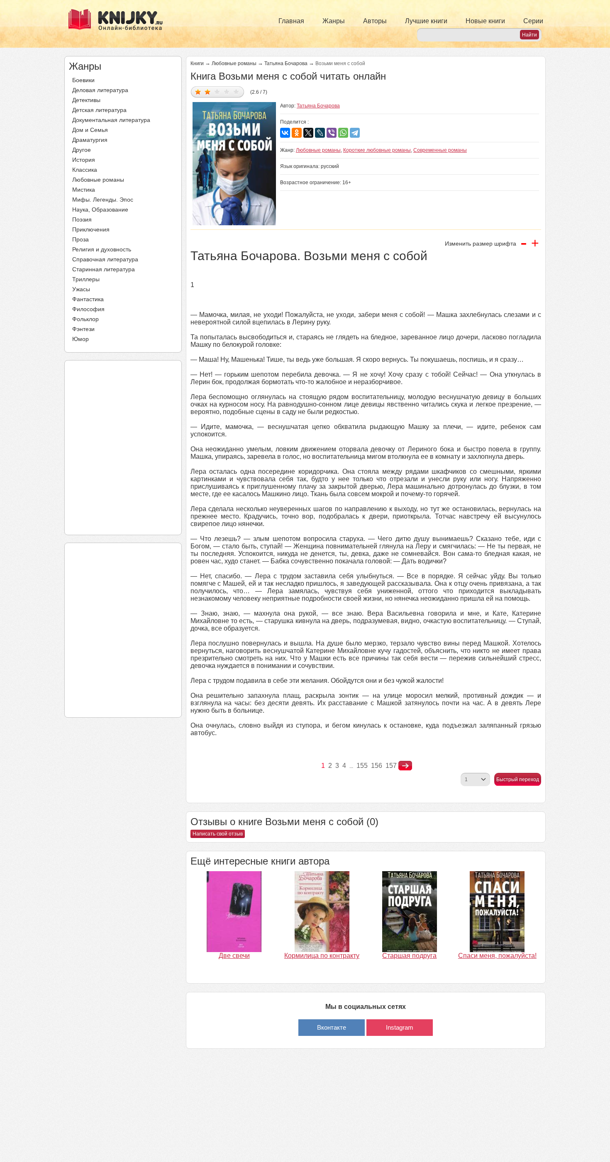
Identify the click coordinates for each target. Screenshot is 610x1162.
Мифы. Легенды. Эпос (102, 199)
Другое (81, 149)
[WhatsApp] (343, 133)
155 (362, 765)
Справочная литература (105, 259)
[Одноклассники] (297, 133)
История (83, 159)
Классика (84, 169)
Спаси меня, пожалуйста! (497, 955)
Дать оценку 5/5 (236, 91)
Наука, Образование (100, 209)
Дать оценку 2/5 (207, 91)
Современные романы (440, 150)
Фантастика (88, 299)
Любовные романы (98, 179)
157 (391, 765)
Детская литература (99, 110)
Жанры (333, 20)
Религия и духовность (101, 249)
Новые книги (485, 20)
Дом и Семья (90, 130)
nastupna (405, 766)
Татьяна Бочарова (285, 63)
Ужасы (81, 289)
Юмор (80, 339)
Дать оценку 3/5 (217, 91)
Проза (80, 239)
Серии (533, 20)
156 (376, 765)
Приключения (91, 229)
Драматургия (89, 139)
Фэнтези (83, 329)
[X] (308, 133)
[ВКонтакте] (285, 133)
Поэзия (82, 219)
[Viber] (332, 133)
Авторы (375, 20)
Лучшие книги (426, 20)
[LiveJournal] (320, 133)
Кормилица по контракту (321, 955)
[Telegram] (355, 133)
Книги (197, 63)
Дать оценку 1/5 (198, 91)
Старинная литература (103, 269)
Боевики (83, 80)
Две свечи (234, 955)
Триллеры (86, 279)
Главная (291, 20)
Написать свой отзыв (218, 834)
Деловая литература (100, 90)
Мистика (83, 189)
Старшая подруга (409, 955)
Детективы (86, 100)
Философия (88, 309)
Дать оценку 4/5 (226, 91)
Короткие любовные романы (377, 150)
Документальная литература (111, 120)
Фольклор (85, 319)
